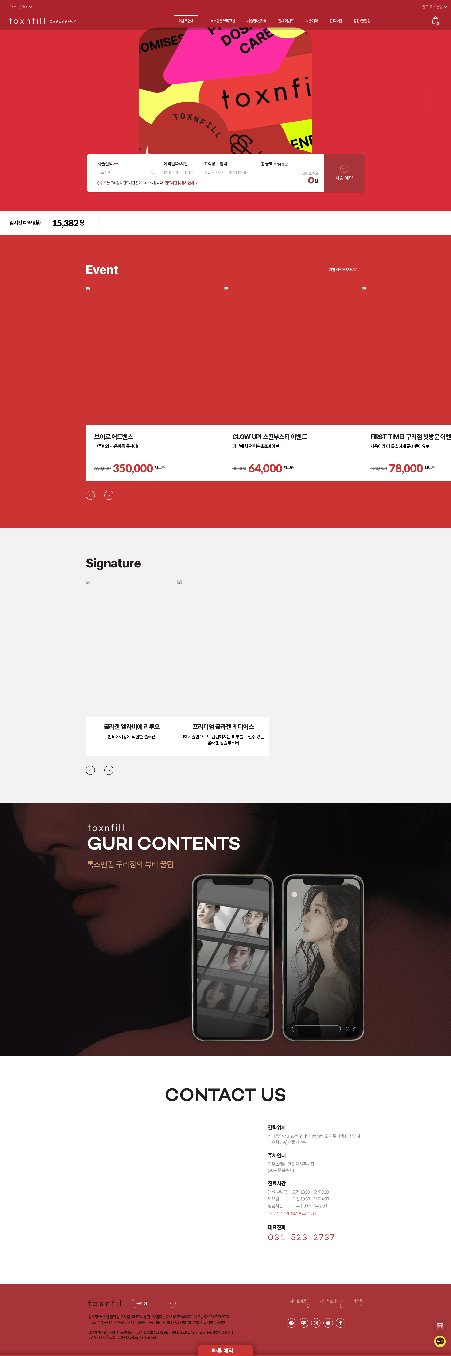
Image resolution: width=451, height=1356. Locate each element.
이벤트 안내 (186, 20)
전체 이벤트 (286, 20)
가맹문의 (358, 1303)
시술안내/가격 (256, 20)
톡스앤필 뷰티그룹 (222, 20)
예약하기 (120, 215)
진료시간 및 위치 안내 (179, 182)
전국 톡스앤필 (432, 6)
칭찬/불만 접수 (363, 20)
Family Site (18, 6)
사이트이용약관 (300, 1303)
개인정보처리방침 (331, 1303)
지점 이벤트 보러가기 (344, 270)
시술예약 (312, 20)
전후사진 (336, 20)
